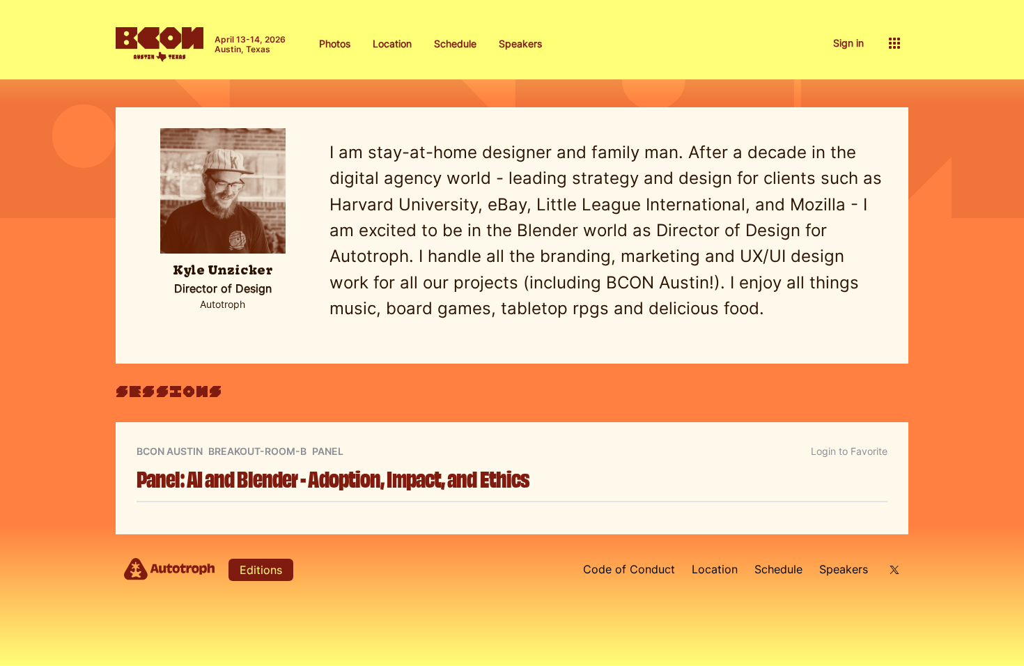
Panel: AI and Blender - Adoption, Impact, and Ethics (333, 477)
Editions (261, 570)
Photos (334, 43)
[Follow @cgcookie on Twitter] (892, 569)
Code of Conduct (629, 569)
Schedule (455, 43)
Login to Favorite (849, 451)
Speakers (520, 43)
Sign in (848, 43)
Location (392, 43)
